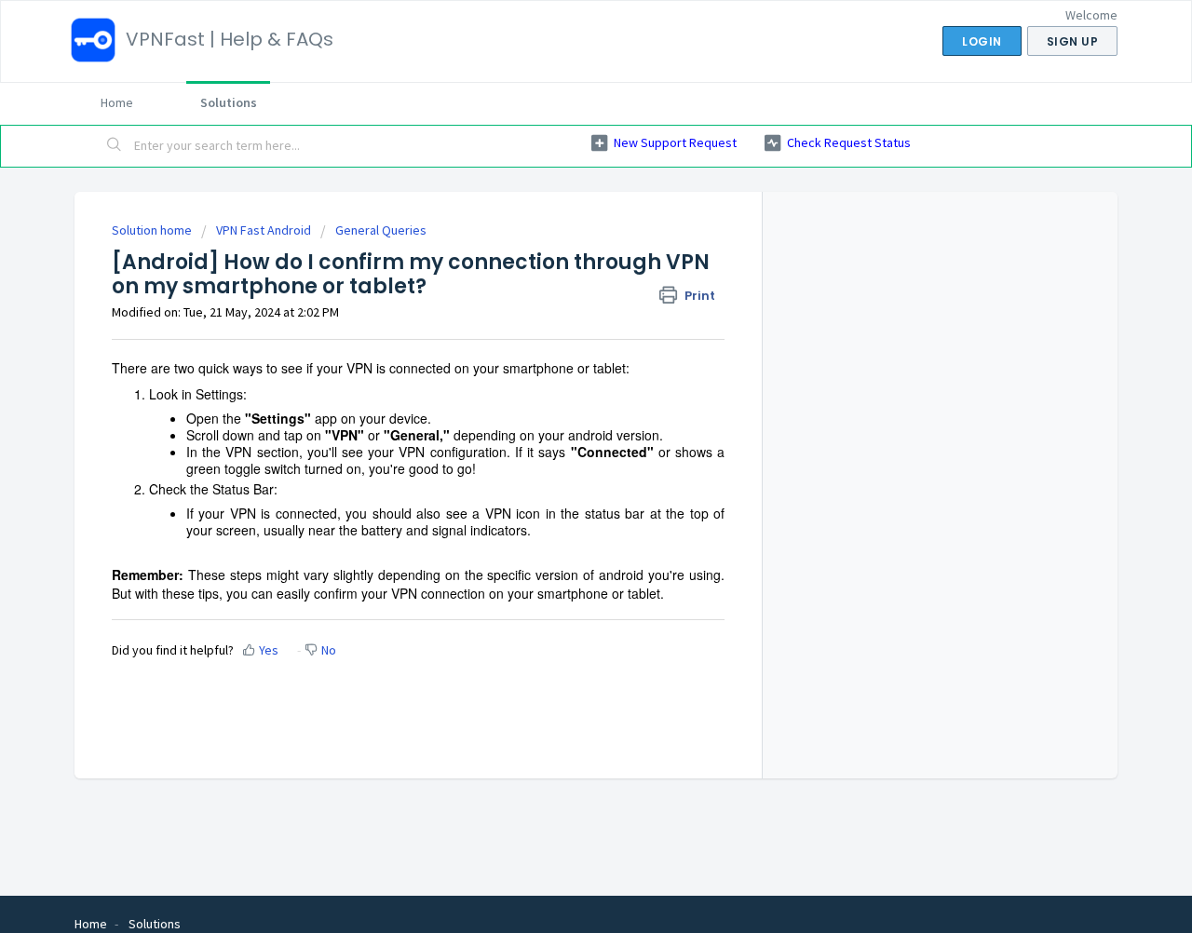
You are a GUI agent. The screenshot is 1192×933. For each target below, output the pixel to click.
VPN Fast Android (263, 230)
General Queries (381, 230)
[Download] (561, 220)
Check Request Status (849, 142)
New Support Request (675, 142)
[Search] (114, 146)
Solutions (228, 102)
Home (117, 102)
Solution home (153, 230)
